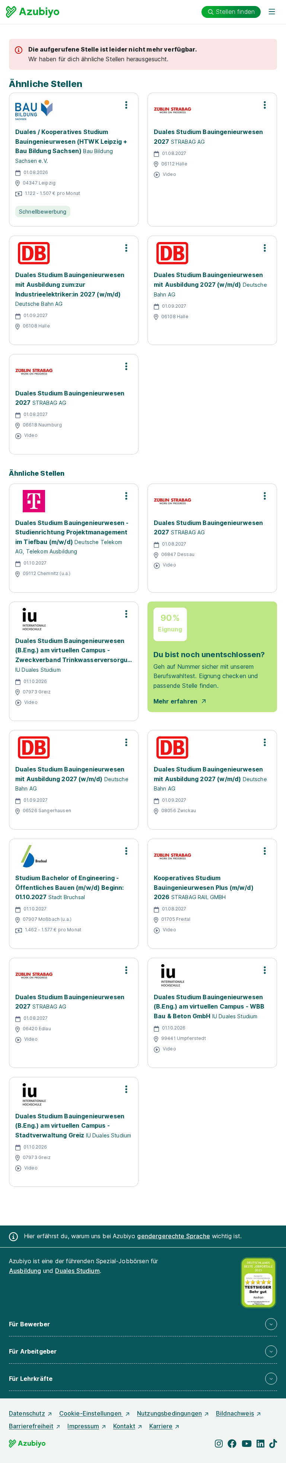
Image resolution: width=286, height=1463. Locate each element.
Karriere (160, 1426)
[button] (143, 1324)
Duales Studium (77, 1270)
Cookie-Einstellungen (91, 1413)
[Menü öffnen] (272, 12)
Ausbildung (25, 1270)
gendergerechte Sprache (173, 1236)
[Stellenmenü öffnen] (126, 105)
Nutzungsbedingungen (169, 1413)
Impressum (83, 1426)
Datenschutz (27, 1413)
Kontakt (124, 1426)
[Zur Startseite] (32, 12)
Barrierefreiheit (31, 1426)
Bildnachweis (235, 1413)
